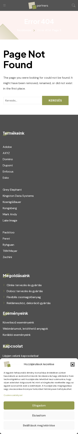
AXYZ (6, 153)
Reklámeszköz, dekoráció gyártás (29, 303)
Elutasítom (39, 415)
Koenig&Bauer (12, 202)
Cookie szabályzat (13, 395)
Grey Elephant (12, 190)
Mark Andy (10, 214)
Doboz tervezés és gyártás (25, 291)
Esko (6, 178)
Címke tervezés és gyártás (24, 285)
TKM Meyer (10, 251)
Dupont (8, 165)
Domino (8, 159)
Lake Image (10, 220)
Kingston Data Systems (18, 196)
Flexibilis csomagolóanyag (24, 297)
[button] (72, 364)
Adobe (7, 147)
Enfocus (8, 171)
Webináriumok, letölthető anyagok (25, 329)
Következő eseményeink (18, 322)
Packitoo (9, 232)
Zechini (7, 257)
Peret (6, 238)
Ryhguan (8, 245)
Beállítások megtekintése (39, 425)
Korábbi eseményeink (17, 335)
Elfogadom (39, 405)
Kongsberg (10, 208)
